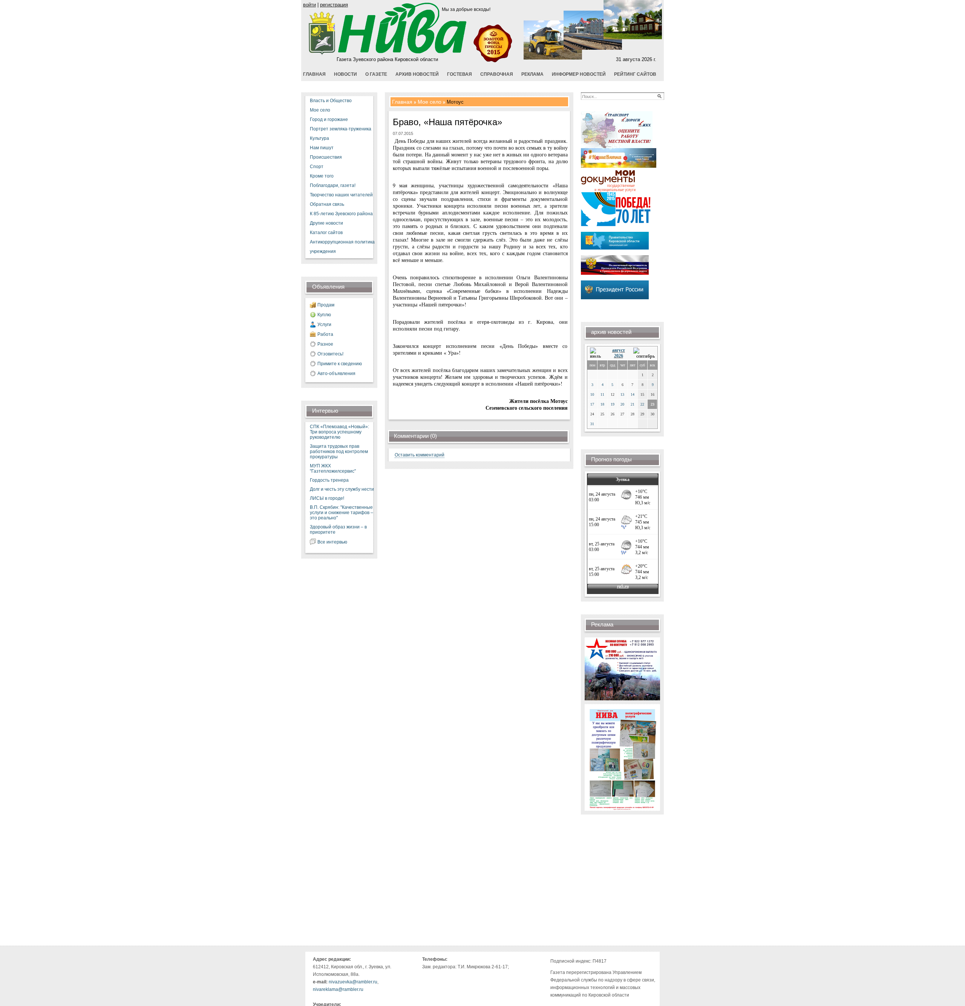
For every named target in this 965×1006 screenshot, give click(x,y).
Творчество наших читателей (341, 195)
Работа (325, 334)
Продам (325, 305)
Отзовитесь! (330, 354)
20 (622, 404)
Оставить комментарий (419, 455)
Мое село (320, 110)
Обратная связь (327, 204)
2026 (618, 355)
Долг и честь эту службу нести (342, 489)
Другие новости (326, 223)
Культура (319, 138)
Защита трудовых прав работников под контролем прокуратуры (339, 451)
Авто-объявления (336, 373)
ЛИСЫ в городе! (327, 498)
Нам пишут (322, 147)
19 (612, 404)
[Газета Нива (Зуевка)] (322, 54)
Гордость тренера (329, 480)
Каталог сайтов (326, 232)
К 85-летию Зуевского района (341, 213)
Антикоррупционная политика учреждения (342, 246)
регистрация (334, 5)
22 (642, 404)
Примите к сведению (339, 363)
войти (309, 5)
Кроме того (322, 176)
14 (632, 394)
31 (592, 424)
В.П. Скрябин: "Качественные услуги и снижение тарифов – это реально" (341, 513)
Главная (402, 102)
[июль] (597, 353)
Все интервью (332, 542)
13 (622, 394)
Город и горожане (329, 119)
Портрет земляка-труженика (340, 129)
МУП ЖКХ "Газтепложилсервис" (333, 468)
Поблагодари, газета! (332, 185)
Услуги (324, 324)
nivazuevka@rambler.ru (353, 982)
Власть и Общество (331, 100)
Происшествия (326, 157)
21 (632, 404)
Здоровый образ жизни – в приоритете (338, 529)
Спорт (316, 166)
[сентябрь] (644, 353)
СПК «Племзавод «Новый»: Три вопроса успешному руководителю (339, 432)
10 (592, 394)
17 (592, 404)
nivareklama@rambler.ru (338, 989)
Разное (325, 344)
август (618, 350)
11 (602, 394)
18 (602, 404)
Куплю (324, 314)
